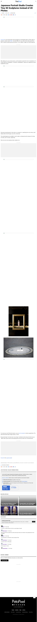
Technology (7, 464)
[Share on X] (5, 15)
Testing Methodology (24, 611)
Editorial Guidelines (6, 611)
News (5, 464)
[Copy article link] (15, 15)
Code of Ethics (12, 611)
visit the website (22, 432)
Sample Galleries (24, 480)
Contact (12, 609)
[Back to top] (34, 596)
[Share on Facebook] (3, 15)
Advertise (16, 609)
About (20, 609)
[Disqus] (18, 536)
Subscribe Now (4, 559)
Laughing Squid (9, 457)
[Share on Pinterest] (11, 15)
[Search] (35, 1)
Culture (3, 464)
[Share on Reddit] (1, 15)
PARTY (11, 40)
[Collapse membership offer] (34, 473)
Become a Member (5, 477)
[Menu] (1, 1)
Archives (23, 609)
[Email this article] (13, 15)
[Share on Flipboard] (10, 15)
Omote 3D (2, 39)
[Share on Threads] (6, 15)
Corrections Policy (18, 611)
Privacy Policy (30, 611)
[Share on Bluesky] (8, 15)
